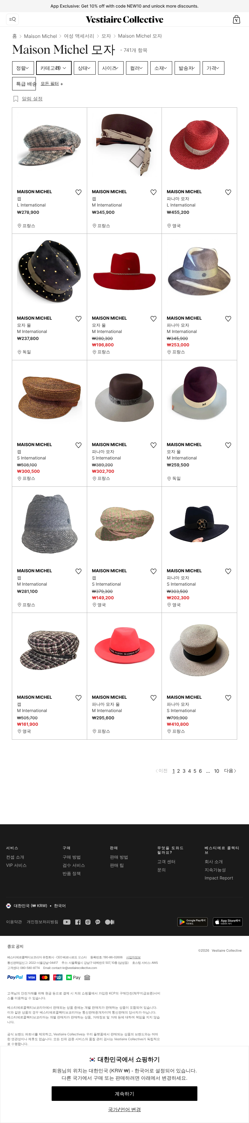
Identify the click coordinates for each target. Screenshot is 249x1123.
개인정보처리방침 (42, 921)
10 (216, 771)
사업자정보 (133, 957)
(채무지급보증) (143, 993)
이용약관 (14, 921)
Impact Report (219, 878)
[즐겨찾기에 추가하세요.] (78, 192)
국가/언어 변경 (124, 1109)
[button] (236, 19)
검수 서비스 (74, 865)
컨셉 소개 (15, 857)
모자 (106, 36)
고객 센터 (166, 861)
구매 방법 (72, 857)
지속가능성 (215, 870)
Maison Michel (40, 36)
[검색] (12, 19)
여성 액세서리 (79, 36)
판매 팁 (117, 865)
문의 (161, 870)
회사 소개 (214, 861)
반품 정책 (72, 873)
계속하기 (124, 1093)
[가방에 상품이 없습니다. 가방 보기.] (236, 19)
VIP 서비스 (16, 865)
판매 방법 (119, 857)
